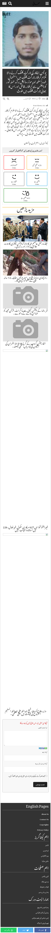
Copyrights (44, 824)
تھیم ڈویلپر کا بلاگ (43, 923)
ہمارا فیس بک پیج (43, 907)
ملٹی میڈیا (45, 861)
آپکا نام (44, 752)
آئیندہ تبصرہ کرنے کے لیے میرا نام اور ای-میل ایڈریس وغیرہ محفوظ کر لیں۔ (26, 776)
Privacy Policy (43, 830)
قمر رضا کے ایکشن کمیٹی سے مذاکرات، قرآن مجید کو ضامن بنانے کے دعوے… (25, 312)
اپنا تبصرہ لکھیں (42, 727)
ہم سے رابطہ (45, 881)
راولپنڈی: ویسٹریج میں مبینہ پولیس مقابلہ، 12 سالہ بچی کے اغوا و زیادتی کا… (25, 279)
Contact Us (44, 819)
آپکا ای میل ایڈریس (41, 763)
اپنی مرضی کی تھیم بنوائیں (40, 918)
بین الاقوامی (45, 856)
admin (44, 98)
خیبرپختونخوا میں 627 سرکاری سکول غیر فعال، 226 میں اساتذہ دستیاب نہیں (25, 529)
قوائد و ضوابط (44, 887)
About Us (45, 814)
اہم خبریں (34, 143)
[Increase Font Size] (8, 99)
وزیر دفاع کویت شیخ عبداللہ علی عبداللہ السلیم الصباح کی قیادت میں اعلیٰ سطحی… (25, 712)
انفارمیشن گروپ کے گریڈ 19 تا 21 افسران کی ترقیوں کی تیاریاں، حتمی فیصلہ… (25, 345)
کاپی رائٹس (45, 876)
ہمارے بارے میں (44, 892)
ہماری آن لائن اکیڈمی (42, 912)
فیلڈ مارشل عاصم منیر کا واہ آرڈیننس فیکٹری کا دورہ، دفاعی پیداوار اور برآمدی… (25, 245)
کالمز (47, 845)
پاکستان (27, 143)
